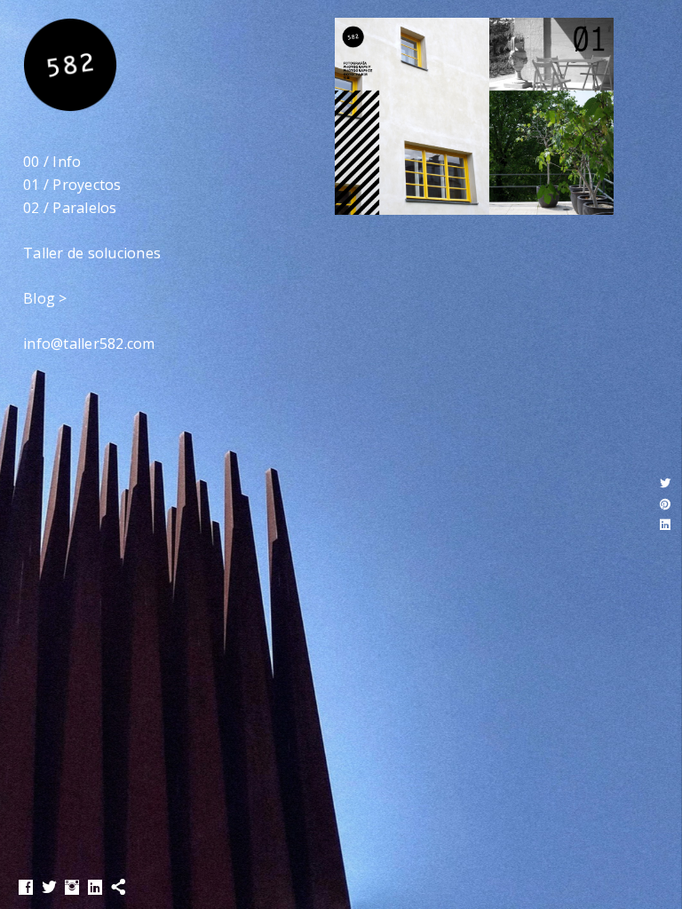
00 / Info (52, 161)
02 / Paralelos (70, 207)
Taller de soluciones (92, 253)
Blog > (45, 298)
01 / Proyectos (72, 184)
